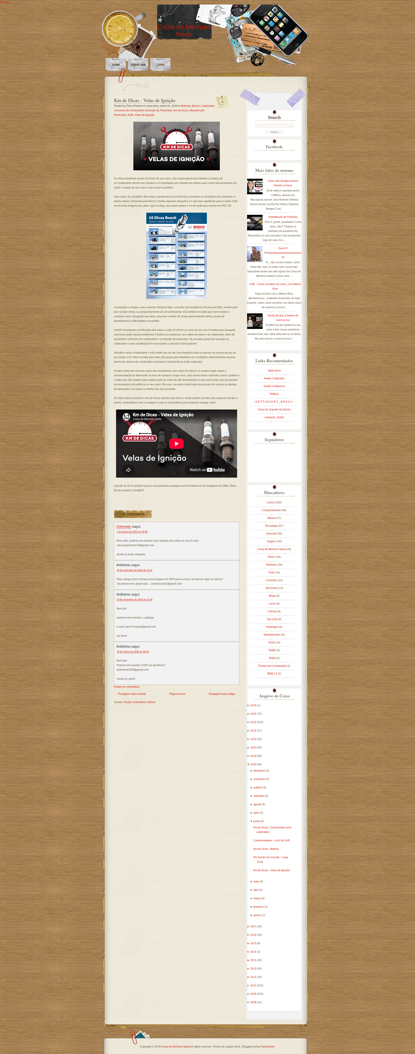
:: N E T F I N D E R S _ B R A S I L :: (274, 401)
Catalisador (207, 105)
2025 (253, 705)
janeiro (257, 915)
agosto (257, 804)
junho (257, 821)
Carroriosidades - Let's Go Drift (271, 840)
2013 (253, 960)
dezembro (259, 770)
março (257, 898)
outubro (258, 787)
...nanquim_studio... (274, 417)
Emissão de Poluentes (159, 110)
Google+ (5, 2)
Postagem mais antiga (222, 693)
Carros (271, 502)
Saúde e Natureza (274, 386)
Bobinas (186, 105)
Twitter (272, 650)
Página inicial (177, 693)
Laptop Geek (232, 1046)
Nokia (272, 658)
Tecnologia (272, 525)
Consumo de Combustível (129, 110)
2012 (253, 968)
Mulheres (272, 564)
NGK (130, 114)
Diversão (272, 533)
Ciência (273, 611)
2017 (253, 926)
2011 (253, 977)
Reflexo (274, 393)
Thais (271, 572)
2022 (253, 730)
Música (271, 518)
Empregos (272, 626)
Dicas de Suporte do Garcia (274, 409)
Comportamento (272, 510)
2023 (253, 722)
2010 (253, 985)
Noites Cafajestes (274, 378)
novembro (259, 779)
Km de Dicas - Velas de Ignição (144, 100)
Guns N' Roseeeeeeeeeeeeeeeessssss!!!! (283, 253)
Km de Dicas (180, 110)
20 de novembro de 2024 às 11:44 (134, 599)
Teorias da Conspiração (272, 665)
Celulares (272, 580)
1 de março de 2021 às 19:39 (132, 531)
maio (256, 881)
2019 (253, 755)
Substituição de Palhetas (283, 216)
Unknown (123, 526)
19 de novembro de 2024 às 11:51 (134, 570)
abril (256, 889)
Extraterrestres (272, 634)
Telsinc (272, 642)
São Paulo (271, 588)
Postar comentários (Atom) (139, 702)
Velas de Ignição (144, 114)
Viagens (272, 541)
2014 (253, 951)
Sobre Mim (138, 64)
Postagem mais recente (132, 693)
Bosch (196, 105)
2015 (253, 943)
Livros (272, 603)
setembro (259, 795)
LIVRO (160, 64)
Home (116, 64)
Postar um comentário (127, 686)
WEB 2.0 (272, 673)
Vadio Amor (274, 370)
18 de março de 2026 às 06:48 (133, 651)
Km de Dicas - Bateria (266, 848)
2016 (253, 934)
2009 (253, 993)
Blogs (272, 595)
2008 (253, 1002)
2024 (253, 713)
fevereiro (258, 906)
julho (256, 812)
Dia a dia (272, 619)
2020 (253, 747)
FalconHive (268, 1046)
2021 (253, 739)
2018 (253, 764)
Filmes (272, 556)
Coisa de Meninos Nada (184, 30)
